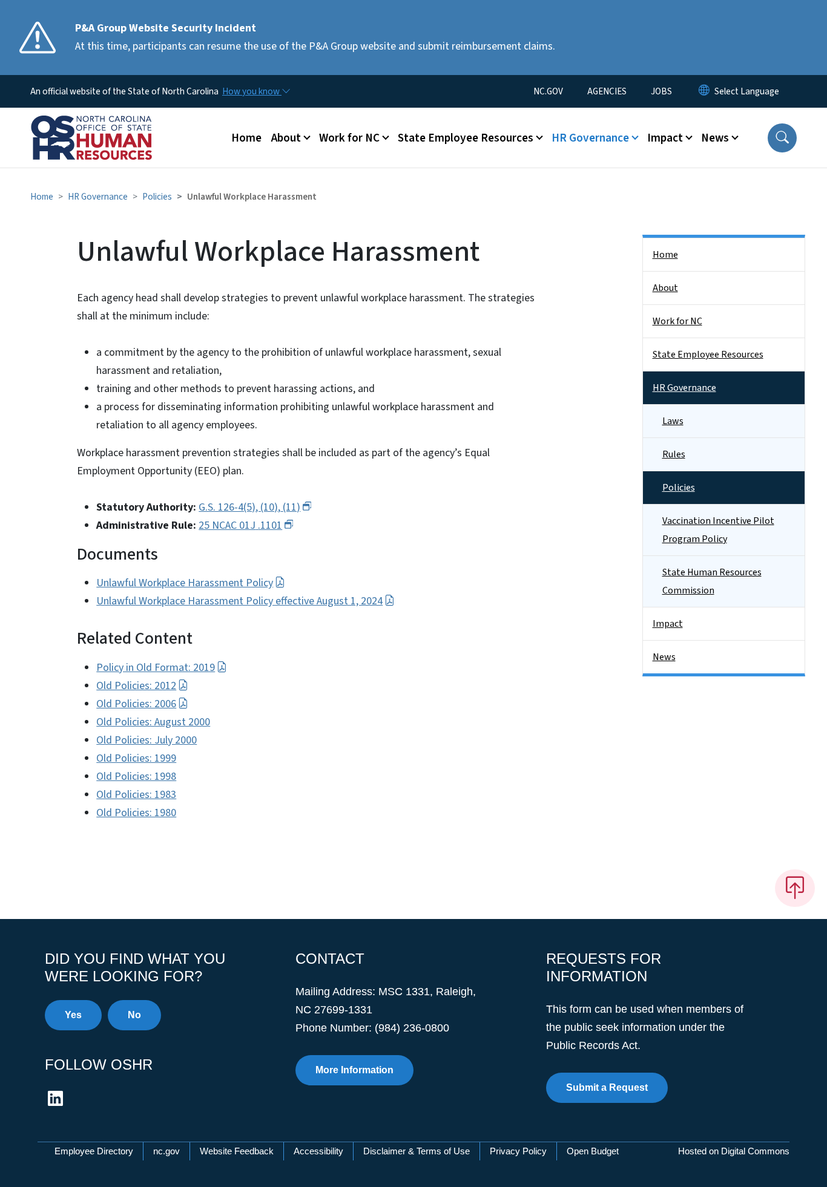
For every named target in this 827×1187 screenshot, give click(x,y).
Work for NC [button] (349, 137)
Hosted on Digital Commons (733, 1151)
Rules (673, 454)
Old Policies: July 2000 (146, 740)
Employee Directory (93, 1151)
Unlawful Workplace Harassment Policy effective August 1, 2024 (239, 601)
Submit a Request (607, 1087)
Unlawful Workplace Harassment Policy (184, 582)
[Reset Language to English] (704, 91)
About (665, 288)
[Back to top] (795, 888)
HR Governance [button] (590, 137)
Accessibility (318, 1151)
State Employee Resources (708, 354)
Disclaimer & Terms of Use (416, 1151)
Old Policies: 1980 (136, 812)
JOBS (661, 91)
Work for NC (677, 321)
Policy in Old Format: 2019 (155, 667)
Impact (668, 623)
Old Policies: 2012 (136, 685)
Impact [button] (665, 137)
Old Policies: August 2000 (153, 722)
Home (246, 137)
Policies (157, 196)
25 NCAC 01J (240, 525)
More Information (354, 1070)
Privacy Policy (518, 1151)
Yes (73, 1015)
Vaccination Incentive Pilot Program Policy (718, 530)
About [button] (286, 137)
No (134, 1015)
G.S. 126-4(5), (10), (249, 507)
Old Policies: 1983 (136, 794)
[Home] (106, 124)
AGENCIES (607, 91)
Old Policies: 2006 (136, 703)
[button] (782, 137)
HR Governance (98, 196)
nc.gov (166, 1151)
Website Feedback (237, 1151)
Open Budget (593, 1151)
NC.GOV (548, 91)
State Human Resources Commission (712, 581)
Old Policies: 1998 (136, 776)
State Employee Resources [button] (465, 137)
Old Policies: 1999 (136, 758)
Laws (673, 421)
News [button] (715, 137)
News (664, 657)
